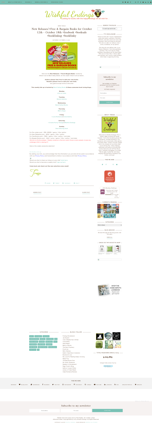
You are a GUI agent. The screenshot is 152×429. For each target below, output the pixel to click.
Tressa (107, 190)
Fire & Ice (65, 349)
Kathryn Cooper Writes (69, 368)
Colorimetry (68, 116)
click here (64, 160)
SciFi (55, 341)
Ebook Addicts (62, 99)
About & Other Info (14, 2)
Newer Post (37, 192)
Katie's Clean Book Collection (71, 353)
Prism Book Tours (57, 2)
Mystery (41, 341)
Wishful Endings (69, 122)
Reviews (27, 2)
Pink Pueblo (79, 417)
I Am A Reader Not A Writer (71, 339)
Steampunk (33, 344)
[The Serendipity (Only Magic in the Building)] (111, 217)
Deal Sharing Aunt (62, 128)
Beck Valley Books (60, 87)
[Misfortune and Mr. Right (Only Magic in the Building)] (105, 217)
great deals (62, 25)
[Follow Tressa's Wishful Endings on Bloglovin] (108, 367)
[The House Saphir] (98, 213)
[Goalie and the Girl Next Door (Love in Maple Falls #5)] (105, 213)
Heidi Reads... (67, 343)
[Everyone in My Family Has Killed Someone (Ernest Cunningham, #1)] (117, 208)
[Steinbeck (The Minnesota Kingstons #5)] (117, 213)
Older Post (86, 192)
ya (38, 349)
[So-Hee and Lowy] (102, 216)
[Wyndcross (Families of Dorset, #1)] (111, 213)
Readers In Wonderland (69, 364)
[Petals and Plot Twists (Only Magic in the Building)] (108, 217)
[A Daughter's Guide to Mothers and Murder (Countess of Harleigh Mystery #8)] (98, 217)
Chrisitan (46, 336)
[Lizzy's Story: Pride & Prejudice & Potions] (98, 208)
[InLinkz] (31, 158)
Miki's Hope (62, 111)
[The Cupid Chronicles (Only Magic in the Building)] (114, 217)
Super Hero (41, 344)
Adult (31, 336)
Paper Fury (66, 358)
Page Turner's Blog (68, 366)
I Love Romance (57, 116)
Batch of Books (67, 345)
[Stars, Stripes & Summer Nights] (108, 208)
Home (3, 2)
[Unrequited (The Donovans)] (108, 213)
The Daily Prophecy (68, 347)
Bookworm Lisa (67, 355)
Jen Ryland (66, 338)
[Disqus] (62, 220)
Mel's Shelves (67, 351)
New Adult (49, 341)
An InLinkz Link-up (35, 152)
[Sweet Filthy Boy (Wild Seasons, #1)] (102, 208)
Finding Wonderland (69, 336)
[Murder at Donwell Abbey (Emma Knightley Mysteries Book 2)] (102, 213)
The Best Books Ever (69, 360)
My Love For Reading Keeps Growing (74, 356)
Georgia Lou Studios (91, 422)
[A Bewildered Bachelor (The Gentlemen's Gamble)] (114, 208)
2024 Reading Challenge (110, 188)
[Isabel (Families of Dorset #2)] (114, 213)
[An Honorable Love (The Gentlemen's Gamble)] (111, 208)
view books (116, 197)
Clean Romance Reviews (70, 371)
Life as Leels (61, 93)
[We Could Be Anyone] (105, 208)
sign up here (61, 162)
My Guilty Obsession (69, 362)
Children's (38, 336)
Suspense (49, 344)
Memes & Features (41, 2)
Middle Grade (34, 341)
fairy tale (33, 349)
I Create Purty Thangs (55, 122)
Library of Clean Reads (69, 370)
